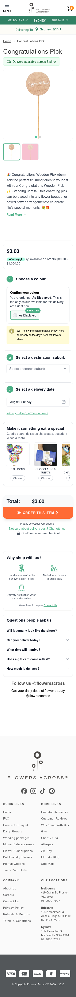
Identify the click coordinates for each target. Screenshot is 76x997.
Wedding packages (16, 838)
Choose (17, 478)
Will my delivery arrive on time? (27, 413)
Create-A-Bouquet (15, 825)
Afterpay (47, 844)
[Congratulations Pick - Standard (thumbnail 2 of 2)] (30, 151)
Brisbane (58, 20)
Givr (44, 831)
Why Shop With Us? (55, 825)
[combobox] (35, 368)
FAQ (6, 818)
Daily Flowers (12, 831)
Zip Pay (46, 850)
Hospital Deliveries (54, 812)
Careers (8, 894)
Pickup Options (14, 863)
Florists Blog (50, 857)
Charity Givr (49, 838)
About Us (9, 888)
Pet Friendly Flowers (18, 857)
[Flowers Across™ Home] (39, 8)
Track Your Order (15, 870)
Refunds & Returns (16, 914)
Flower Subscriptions (18, 850)
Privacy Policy (13, 907)
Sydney (40, 20)
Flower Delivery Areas (18, 844)
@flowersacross (48, 683)
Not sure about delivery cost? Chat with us (37, 528)
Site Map (47, 863)
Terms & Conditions (17, 920)
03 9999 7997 (50, 900)
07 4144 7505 (50, 920)
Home (7, 41)
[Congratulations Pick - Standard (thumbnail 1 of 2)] (11, 151)
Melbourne (16, 20)
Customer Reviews (54, 818)
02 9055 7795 (50, 939)
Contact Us (50, 605)
